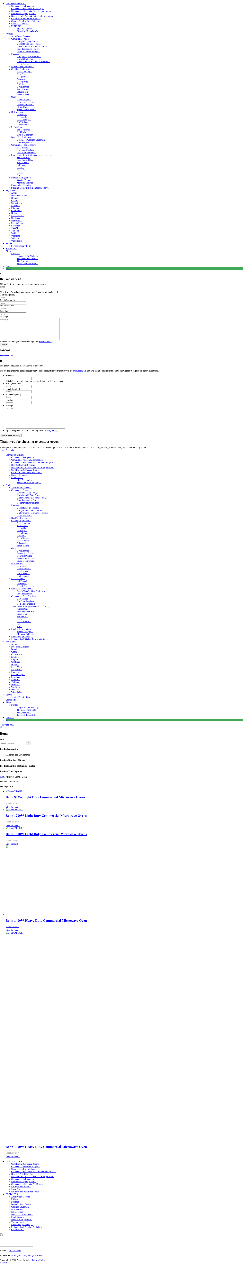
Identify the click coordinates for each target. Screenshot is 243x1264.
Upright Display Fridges (27, 41)
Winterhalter (16, 241)
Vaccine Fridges (24, 180)
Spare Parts (11, 248)
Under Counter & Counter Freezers (32, 61)
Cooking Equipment (20, 69)
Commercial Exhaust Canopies (25, 1166)
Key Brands (11, 190)
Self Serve (21, 165)
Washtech (15, 236)
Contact (9, 266)
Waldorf (14, 233)
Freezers (15, 54)
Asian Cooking (23, 71)
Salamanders (22, 92)
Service (9, 243)
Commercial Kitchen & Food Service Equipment (33, 11)
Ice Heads (21, 132)
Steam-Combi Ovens (26, 107)
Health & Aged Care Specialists (25, 1174)
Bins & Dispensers (25, 135)
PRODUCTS (12, 1194)
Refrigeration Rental (20, 1186)
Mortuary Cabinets (25, 183)
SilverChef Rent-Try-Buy (28, 31)
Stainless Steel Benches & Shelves (26, 1227)
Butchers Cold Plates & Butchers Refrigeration (32, 16)
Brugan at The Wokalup (27, 256)
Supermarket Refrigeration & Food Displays (30, 155)
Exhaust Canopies (19, 23)
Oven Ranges (23, 87)
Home (2, 777)
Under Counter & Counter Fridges (32, 46)
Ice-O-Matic (16, 215)
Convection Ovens (25, 102)
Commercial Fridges (20, 39)
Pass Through (23, 119)
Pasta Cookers (23, 89)
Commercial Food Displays (23, 145)
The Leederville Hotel (26, 258)
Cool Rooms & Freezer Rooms (25, 18)
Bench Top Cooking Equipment (31, 140)
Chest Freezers (23, 64)
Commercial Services (15, 3)
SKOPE (15, 228)
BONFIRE (5, 1262)
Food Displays (17, 1217)
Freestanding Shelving (21, 185)
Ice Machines (17, 127)
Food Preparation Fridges (28, 49)
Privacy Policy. (45, 341)
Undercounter (23, 124)
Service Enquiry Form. (21, 246)
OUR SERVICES (14, 1161)
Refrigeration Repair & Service (25, 1191)
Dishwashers (17, 112)
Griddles (20, 84)
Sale (7, 268)
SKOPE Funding (24, 28)
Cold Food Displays (26, 152)
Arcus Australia (7, 450)
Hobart (14, 213)
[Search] (28, 743)
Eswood (15, 205)
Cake (19, 172)
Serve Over (22, 162)
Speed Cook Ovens (25, 109)
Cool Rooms (16, 1229)
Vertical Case (23, 157)
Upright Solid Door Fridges (29, 44)
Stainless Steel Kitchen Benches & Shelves (30, 188)
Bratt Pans (21, 74)
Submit (4, 344)
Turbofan (15, 231)
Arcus (14, 193)
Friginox (15, 208)
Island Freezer (23, 170)
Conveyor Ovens (24, 104)
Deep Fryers (22, 82)
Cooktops (21, 79)
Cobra (14, 200)
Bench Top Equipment (21, 137)
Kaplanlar (15, 218)
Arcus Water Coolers (20, 36)
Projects (14, 253)
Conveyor (21, 114)
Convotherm (16, 203)
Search (3, 739)
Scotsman (15, 225)
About (8, 251)
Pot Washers (22, 122)
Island (19, 167)
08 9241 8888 (15, 1250)
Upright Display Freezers (28, 56)
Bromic (14, 198)
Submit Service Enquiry (10, 435)
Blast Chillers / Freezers (21, 66)
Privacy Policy (38, 1260)
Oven (13, 97)
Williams (15, 238)
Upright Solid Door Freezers (29, 59)
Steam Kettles (23, 94)
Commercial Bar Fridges (28, 51)
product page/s (79, 371)
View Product (12, 807)
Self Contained (23, 130)
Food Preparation (24, 142)
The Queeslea (23, 261)
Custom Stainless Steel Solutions (25, 21)
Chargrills (21, 76)
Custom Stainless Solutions (23, 1169)
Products (9, 34)
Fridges (14, 1199)
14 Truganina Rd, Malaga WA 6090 (27, 1255)
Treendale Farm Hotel (26, 263)
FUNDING (16, 26)
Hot (18, 175)
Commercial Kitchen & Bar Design (27, 8)
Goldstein (15, 210)
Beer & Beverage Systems (23, 13)
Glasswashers (23, 117)
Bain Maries (22, 147)
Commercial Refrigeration (22, 6)
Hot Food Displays (25, 150)
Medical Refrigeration (21, 178)
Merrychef (16, 220)
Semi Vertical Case (25, 160)
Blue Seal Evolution (20, 195)
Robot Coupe (17, 223)
